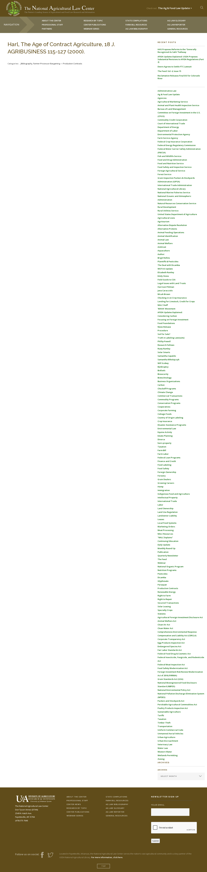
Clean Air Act (164, 624)
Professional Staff (52, 24)
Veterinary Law (165, 744)
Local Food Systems (167, 523)
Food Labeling (164, 464)
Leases (161, 519)
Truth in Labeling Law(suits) (171, 337)
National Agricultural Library (172, 188)
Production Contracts (168, 588)
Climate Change (165, 392)
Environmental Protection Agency (174, 134)
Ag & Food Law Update (169, 94)
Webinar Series (91, 28)
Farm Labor (163, 454)
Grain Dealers (164, 479)
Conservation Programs (169, 403)
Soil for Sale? (164, 334)
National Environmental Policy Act (174, 690)
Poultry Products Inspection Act (173, 708)
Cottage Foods (165, 414)
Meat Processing (166, 530)
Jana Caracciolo (165, 290)
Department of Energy (168, 127)
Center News (74, 804)
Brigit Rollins (164, 257)
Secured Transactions (168, 602)
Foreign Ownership (167, 472)
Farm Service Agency (168, 138)
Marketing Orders (166, 526)
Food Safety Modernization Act (173, 668)
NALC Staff (163, 305)
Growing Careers (166, 483)
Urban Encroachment (168, 740)
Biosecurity (163, 374)
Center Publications (78, 812)
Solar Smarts (164, 352)
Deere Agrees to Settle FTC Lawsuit (175, 66)
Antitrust (162, 247)
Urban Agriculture (166, 737)
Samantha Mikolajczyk (168, 359)
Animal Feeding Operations (171, 232)
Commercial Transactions (170, 395)
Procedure (163, 330)
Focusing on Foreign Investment (173, 319)
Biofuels (161, 370)
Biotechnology (165, 377)
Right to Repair (165, 599)
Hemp (160, 486)
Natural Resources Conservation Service (177, 203)
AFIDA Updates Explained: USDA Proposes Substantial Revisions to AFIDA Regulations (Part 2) (181, 59)
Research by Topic (77, 808)
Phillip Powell (164, 341)
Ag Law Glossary (115, 808)
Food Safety (163, 468)
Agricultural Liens (166, 218)
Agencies (162, 98)
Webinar (162, 563)
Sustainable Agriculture (169, 711)
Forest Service (164, 174)
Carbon (161, 385)
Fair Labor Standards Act (170, 650)
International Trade (167, 501)
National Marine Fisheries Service (174, 192)
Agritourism (163, 221)
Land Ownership (165, 508)
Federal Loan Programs (169, 457)
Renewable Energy (167, 592)
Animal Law (163, 239)
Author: (161, 254)
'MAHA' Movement (166, 308)
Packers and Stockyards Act (171, 701)
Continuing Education (168, 541)
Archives (162, 770)
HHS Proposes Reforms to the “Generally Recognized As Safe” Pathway (177, 50)
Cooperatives (164, 406)
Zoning (161, 759)
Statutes (162, 613)
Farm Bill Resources (117, 801)
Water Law (163, 748)
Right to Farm (164, 595)
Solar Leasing (164, 606)
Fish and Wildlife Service (169, 156)
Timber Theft (164, 722)
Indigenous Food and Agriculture (174, 494)
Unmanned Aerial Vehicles (170, 733)
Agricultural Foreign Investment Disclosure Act (180, 617)
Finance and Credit (167, 461)
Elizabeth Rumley (166, 272)
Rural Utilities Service (168, 210)
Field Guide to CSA (166, 279)
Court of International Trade (171, 123)
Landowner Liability (167, 515)
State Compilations (116, 797)
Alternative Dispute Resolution (172, 225)
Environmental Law (167, 428)
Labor (160, 504)
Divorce (161, 439)
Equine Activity (165, 432)
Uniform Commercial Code (170, 730)
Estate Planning (165, 435)
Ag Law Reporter (115, 812)
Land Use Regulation (168, 512)
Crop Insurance (165, 421)
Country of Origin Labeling (170, 417)
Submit (155, 840)
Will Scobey (163, 363)
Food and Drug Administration (172, 159)
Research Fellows (166, 345)
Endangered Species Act (169, 646)
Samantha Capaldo (167, 356)
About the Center (77, 797)
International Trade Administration (175, 185)
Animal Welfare (165, 243)
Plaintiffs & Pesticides (168, 261)
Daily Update (164, 544)
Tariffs (161, 715)
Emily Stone (163, 276)
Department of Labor (168, 130)
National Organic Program (170, 566)
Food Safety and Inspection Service (175, 167)
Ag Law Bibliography (136, 28)
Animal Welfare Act (167, 621)
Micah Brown (164, 294)
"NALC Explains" (165, 537)
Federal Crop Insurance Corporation (175, 141)
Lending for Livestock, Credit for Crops (176, 301)
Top (103, 866)
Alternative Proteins (167, 228)
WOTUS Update (165, 268)
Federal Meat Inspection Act (171, 664)
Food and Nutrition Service (171, 163)
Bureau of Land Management (172, 109)
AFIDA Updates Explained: (170, 312)
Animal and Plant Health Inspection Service (178, 105)
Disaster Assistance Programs (172, 425)
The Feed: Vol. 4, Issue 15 (169, 71)
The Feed (162, 559)
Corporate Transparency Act (171, 639)
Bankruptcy (163, 366)
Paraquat (162, 584)
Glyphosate (163, 581)
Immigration (164, 490)
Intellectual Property (168, 497)
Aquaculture (164, 250)
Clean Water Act (165, 628)
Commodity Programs (168, 399)
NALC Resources (165, 533)
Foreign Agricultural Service (171, 170)
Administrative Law (167, 90)
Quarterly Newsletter (168, 555)
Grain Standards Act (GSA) (170, 679)
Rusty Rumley (164, 348)
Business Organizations (169, 381)
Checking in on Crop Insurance (172, 297)
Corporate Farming (167, 410)
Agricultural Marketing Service (173, 101)
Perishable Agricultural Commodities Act (177, 704)
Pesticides (162, 573)
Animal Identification (168, 236)
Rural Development (167, 207)
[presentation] (174, 828)
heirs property (164, 443)
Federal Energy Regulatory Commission (177, 145)
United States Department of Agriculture (177, 214)
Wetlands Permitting (168, 755)
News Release (164, 326)
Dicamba (162, 577)
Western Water (165, 751)
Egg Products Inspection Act (171, 642)
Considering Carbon (167, 316)
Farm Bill (162, 450)
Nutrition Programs (167, 570)
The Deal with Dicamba (169, 265)
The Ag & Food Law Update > (175, 7)
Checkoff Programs (167, 388)
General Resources (177, 28)
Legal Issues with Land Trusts (172, 283)
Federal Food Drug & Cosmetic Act (174, 653)
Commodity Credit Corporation (172, 119)
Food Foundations (166, 323)
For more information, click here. (107, 857)
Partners (47, 28)
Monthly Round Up (166, 548)
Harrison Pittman (166, 287)
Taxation (162, 446)
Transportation (165, 726)
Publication (163, 552)
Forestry (162, 475)
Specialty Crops (165, 610)
